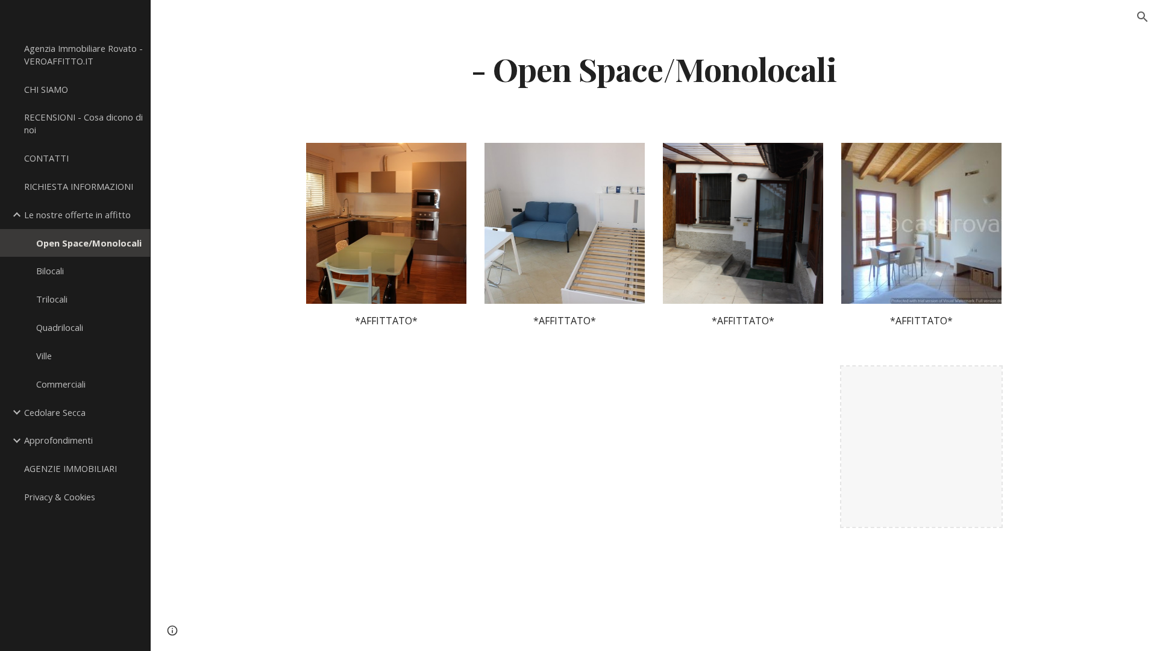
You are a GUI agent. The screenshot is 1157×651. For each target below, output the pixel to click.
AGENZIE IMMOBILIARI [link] (70, 468)
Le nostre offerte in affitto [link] (77, 215)
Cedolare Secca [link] (55, 412)
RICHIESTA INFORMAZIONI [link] (78, 186)
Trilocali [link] (51, 299)
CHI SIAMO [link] (46, 89)
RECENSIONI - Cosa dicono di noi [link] (83, 123)
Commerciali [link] (61, 384)
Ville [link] (44, 356)
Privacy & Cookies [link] (59, 497)
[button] (1142, 16)
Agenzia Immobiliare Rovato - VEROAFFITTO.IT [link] (83, 54)
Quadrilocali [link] (59, 327)
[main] (654, 68)
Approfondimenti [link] (58, 440)
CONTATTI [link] (46, 158)
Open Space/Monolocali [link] (89, 243)
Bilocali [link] (50, 271)
